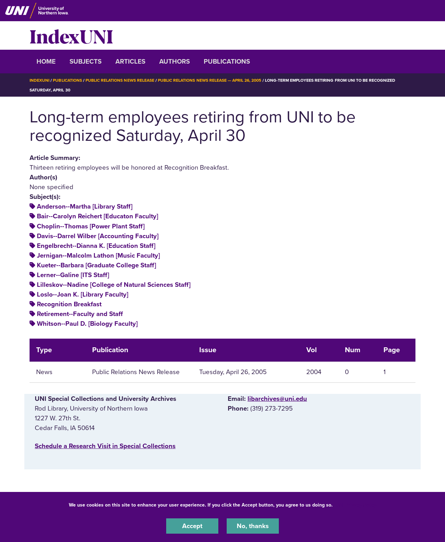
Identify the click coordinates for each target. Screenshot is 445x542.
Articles (130, 61)
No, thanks (253, 526)
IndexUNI (71, 35)
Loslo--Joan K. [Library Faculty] (82, 294)
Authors (174, 61)
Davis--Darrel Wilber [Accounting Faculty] (98, 236)
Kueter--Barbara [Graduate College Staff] (96, 265)
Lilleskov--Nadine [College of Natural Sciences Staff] (114, 285)
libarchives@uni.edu (277, 399)
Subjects (86, 61)
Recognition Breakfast (69, 304)
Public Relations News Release (120, 80)
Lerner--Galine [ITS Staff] (73, 275)
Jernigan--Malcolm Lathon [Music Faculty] (98, 255)
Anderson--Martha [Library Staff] (84, 206)
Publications (227, 61)
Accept (192, 526)
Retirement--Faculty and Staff (80, 314)
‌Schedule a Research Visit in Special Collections (105, 446)
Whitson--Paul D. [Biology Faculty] (87, 323)
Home (46, 61)
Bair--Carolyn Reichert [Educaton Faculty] (97, 216)
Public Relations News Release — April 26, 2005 (209, 80)
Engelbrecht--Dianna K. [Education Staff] (96, 246)
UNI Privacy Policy (356, 505)
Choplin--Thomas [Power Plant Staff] (91, 226)
